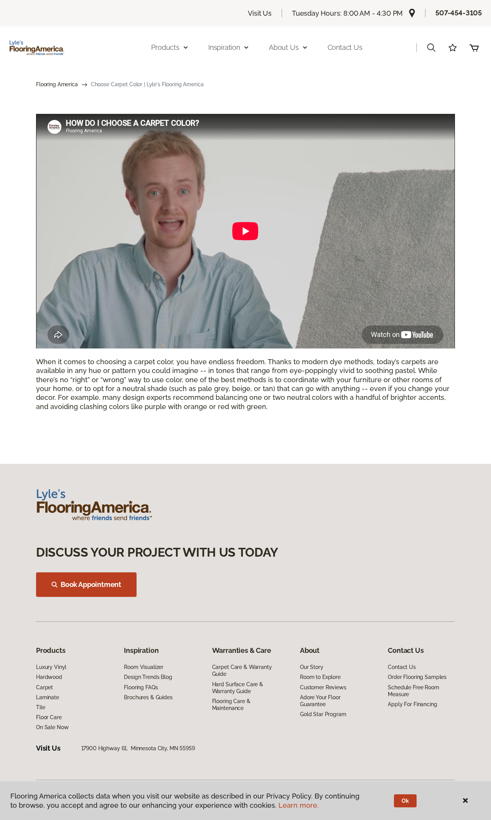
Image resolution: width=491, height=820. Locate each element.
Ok (405, 801)
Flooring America (57, 84)
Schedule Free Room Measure (413, 690)
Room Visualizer (143, 667)
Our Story (311, 667)
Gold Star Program (323, 714)
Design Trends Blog (148, 677)
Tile (40, 707)
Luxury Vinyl (51, 667)
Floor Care (49, 717)
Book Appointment (91, 584)
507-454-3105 (458, 13)
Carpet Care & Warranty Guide (242, 670)
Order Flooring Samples (417, 677)
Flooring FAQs (141, 687)
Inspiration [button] (224, 47)
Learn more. (298, 805)
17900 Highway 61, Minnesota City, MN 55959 (138, 748)
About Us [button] (284, 47)
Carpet (44, 687)
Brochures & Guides (148, 697)
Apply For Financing (412, 704)
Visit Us (260, 13)
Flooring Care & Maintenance (231, 704)
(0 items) (474, 47)
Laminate (47, 697)
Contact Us (345, 47)
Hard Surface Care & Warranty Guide (237, 687)
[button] (431, 47)
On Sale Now (52, 727)
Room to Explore (320, 677)
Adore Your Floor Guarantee (320, 700)
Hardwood (49, 677)
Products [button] (165, 47)
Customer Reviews (323, 687)
